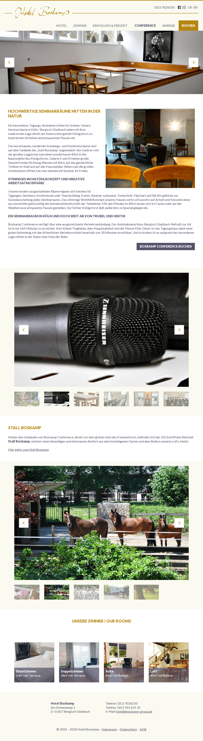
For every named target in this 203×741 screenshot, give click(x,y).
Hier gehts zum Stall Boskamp (28, 449)
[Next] (193, 62)
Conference (145, 25)
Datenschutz (128, 729)
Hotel (61, 25)
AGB (143, 729)
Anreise (168, 25)
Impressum (109, 729)
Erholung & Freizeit (110, 25)
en (195, 7)
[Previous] (9, 62)
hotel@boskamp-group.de (134, 711)
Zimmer (79, 25)
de (190, 7)
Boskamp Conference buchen (166, 246)
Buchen (188, 25)
